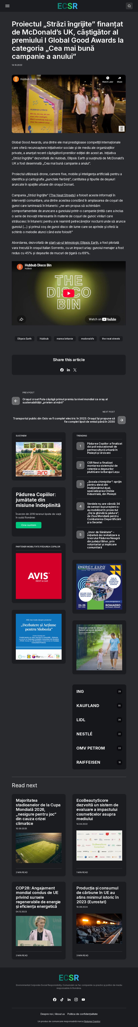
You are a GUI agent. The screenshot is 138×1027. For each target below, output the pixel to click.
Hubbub (44, 338)
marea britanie (65, 338)
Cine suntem (28, 525)
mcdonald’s (87, 338)
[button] (7, 6)
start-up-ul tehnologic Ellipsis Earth (73, 243)
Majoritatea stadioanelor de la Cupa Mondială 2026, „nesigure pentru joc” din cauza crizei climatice (38, 812)
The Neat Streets (62, 195)
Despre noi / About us (53, 1014)
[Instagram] (76, 999)
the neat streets (111, 338)
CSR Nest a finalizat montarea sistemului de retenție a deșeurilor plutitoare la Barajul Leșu (103, 467)
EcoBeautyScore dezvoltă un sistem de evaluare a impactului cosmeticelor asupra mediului (97, 809)
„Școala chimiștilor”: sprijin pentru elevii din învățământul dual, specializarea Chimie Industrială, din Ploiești (104, 488)
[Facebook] (54, 999)
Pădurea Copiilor (92, 1021)
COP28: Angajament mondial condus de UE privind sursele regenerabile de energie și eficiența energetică (38, 897)
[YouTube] (83, 999)
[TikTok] (62, 999)
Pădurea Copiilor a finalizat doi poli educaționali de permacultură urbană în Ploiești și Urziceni (104, 448)
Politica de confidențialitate (82, 1014)
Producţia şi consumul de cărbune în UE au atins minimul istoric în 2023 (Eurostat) (97, 895)
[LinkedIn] (69, 999)
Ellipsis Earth (25, 338)
